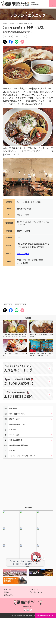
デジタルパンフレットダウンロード (22, 456)
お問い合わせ (8, 595)
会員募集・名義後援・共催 (19, 445)
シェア (11, 42)
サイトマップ (33, 589)
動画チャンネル (15, 419)
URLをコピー (22, 42)
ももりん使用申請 (15, 440)
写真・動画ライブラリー (18, 414)
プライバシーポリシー (36, 592)
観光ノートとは (15, 408)
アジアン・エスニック (20, 36)
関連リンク (7, 589)
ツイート (5, 42)
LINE (16, 42)
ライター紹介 (14, 435)
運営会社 (7, 592)
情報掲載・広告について (18, 424)
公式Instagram (23, 254)
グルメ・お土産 (8, 36)
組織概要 (12, 429)
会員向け (12, 450)
